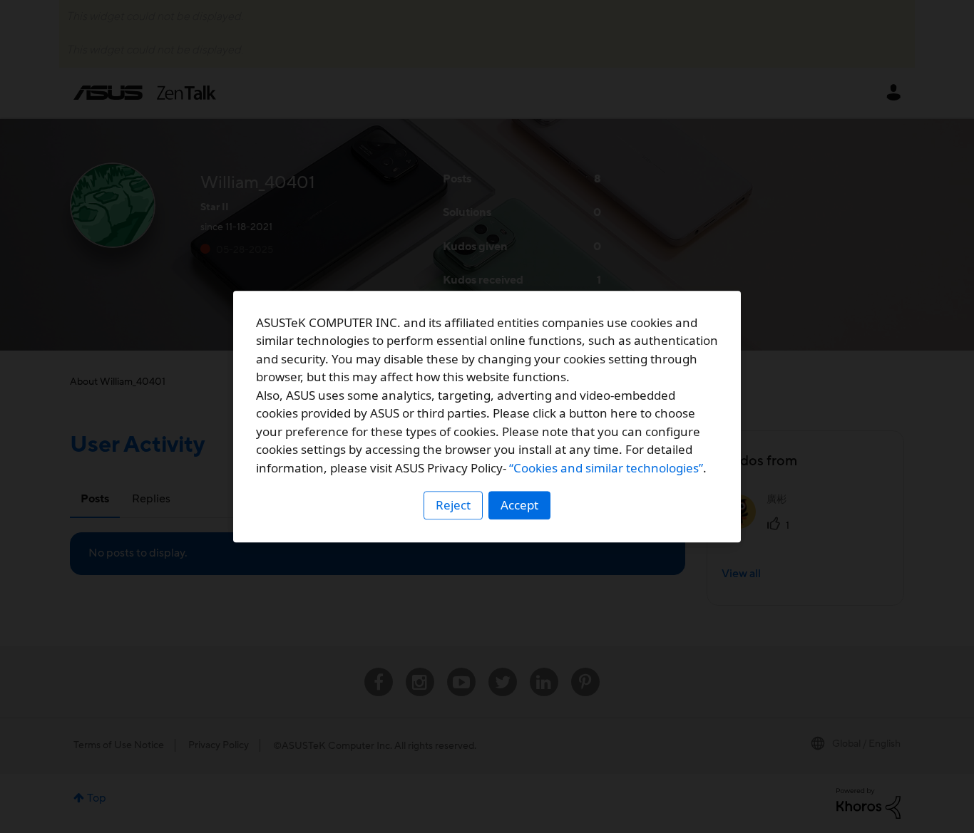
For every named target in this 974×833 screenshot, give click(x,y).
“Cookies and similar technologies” (606, 468)
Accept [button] (519, 505)
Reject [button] (453, 505)
